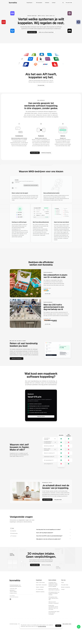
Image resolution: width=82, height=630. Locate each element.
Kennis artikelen (52, 580)
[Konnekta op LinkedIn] (10, 599)
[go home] (15, 580)
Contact (53, 2)
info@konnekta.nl (13, 593)
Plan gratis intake (32, 32)
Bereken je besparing (46, 152)
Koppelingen (29, 2)
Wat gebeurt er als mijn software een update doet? (48, 539)
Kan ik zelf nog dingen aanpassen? (44, 532)
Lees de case (47, 293)
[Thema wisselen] (63, 3)
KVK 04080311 (12, 595)
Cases (62, 582)
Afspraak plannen (41, 416)
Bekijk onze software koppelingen (46, 32)
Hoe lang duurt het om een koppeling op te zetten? (48, 529)
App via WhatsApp (47, 499)
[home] (13, 2)
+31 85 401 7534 (13, 588)
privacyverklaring (42, 626)
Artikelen (47, 2)
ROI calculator (39, 2)
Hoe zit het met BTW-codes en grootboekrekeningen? (49, 536)
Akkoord (58, 625)
